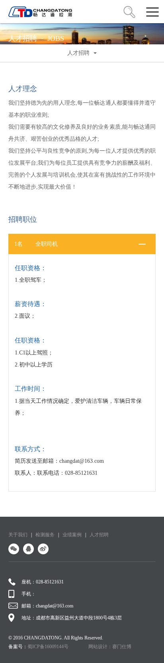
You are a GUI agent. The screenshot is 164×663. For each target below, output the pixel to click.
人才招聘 (99, 535)
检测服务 (45, 535)
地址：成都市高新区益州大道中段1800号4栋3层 (71, 618)
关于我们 (17, 535)
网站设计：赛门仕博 (109, 646)
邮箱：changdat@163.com (47, 606)
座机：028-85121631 (42, 582)
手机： (28, 594)
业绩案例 (72, 535)
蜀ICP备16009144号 (47, 646)
